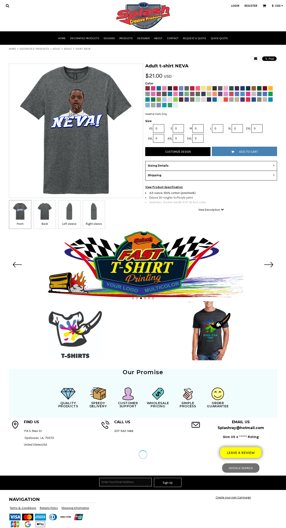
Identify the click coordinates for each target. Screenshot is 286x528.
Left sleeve (69, 223)
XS (151, 128)
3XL (150, 138)
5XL (189, 138)
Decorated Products (34, 48)
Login (235, 5)
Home (12, 48)
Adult (57, 48)
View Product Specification (164, 187)
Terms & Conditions (23, 508)
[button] (7, 5)
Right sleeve (94, 223)
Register (250, 5)
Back (45, 223)
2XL (248, 128)
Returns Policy (49, 508)
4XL (169, 138)
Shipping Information (75, 508)
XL (229, 128)
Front (20, 223)
